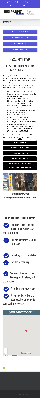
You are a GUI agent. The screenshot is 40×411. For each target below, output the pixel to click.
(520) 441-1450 (12, 2)
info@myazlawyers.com (25, 2)
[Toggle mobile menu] (36, 16)
